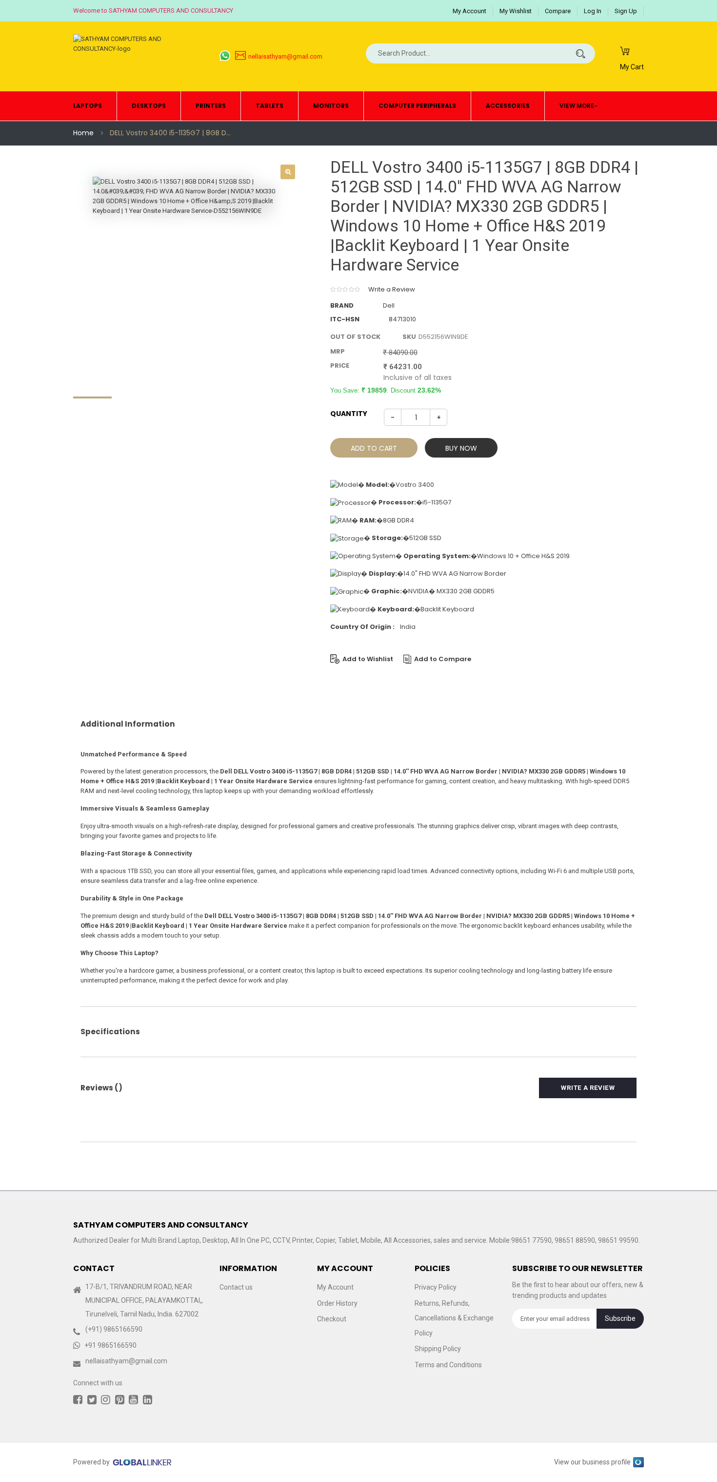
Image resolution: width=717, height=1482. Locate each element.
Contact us (236, 1288)
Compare (558, 11)
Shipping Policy (438, 1349)
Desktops (149, 106)
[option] (187, 272)
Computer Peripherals (417, 106)
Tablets (269, 106)
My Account (469, 11)
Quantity (348, 413)
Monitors (331, 106)
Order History (337, 1303)
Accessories (508, 106)
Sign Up (626, 11)
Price (339, 365)
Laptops (87, 106)
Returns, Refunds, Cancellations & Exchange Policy (454, 1318)
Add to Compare (442, 659)
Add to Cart (374, 448)
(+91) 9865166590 (113, 1330)
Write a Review (391, 289)
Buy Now (461, 448)
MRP (337, 351)
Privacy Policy (436, 1288)
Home (83, 133)
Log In (592, 11)
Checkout (331, 1319)
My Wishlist (515, 11)
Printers (211, 106)
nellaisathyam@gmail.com (285, 56)
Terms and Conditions (448, 1365)
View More (576, 106)
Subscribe (620, 1318)
